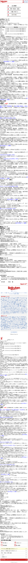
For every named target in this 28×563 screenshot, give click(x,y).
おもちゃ (24, 304)
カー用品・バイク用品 (10, 301)
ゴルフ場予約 (5, 317)
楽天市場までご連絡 (9, 61)
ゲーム (21, 304)
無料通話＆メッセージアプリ (11, 327)
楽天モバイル (16, 326)
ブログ (9, 326)
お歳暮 (22, 312)
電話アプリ (19, 327)
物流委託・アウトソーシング (7, 319)
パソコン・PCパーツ (23, 302)
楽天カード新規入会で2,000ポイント (9, 550)
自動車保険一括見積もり (6, 325)
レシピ (10, 317)
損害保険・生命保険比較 (18, 324)
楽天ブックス (17, 308)
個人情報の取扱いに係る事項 (18, 409)
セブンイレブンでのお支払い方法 (9, 186)
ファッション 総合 (4, 297)
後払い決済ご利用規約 (6, 106)
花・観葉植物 (3, 307)
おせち (4, 313)
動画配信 (23, 327)
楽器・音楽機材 (16, 304)
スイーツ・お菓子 (20, 301)
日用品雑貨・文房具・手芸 (9, 306)
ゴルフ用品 (11, 308)
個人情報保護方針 (14, 332)
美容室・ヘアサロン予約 (12, 318)
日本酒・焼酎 (13, 302)
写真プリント (5, 318)
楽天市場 (2, 316)
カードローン (9, 322)
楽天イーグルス (24, 328)
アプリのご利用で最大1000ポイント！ (9, 548)
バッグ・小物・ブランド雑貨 (9, 298)
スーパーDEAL (24, 292)
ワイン (17, 302)
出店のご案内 (16, 293)
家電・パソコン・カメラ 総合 (13, 297)
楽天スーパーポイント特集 (18, 319)
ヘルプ (2, 554)
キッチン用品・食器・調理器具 (20, 306)
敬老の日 (14, 312)
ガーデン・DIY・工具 (10, 307)
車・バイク (3, 301)
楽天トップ (3, 292)
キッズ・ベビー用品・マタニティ (17, 299)
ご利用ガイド (4, 556)
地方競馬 (8, 321)
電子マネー (22, 322)
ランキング (11, 293)
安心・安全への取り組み (6, 552)
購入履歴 (18, 545)
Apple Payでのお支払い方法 (7, 154)
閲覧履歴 (5, 545)
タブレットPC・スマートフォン (6, 303)
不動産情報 (6, 326)
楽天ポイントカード (14, 320)
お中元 (11, 312)
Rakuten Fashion (4, 321)
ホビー (2, 305)
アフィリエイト (16, 321)
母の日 (5, 312)
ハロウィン (19, 312)
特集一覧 (7, 292)
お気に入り (19, 542)
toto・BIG (4, 328)
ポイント (23, 308)
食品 (15, 301)
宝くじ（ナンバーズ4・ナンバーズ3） (13, 328)
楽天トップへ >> (14, 291)
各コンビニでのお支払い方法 (8, 208)
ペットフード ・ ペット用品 (20, 307)
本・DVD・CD (17, 316)
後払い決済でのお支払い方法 (8, 118)
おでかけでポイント (22, 320)
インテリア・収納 (16, 305)
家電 (8, 304)
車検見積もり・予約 (15, 317)
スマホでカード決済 (7, 323)
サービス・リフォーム (8, 305)
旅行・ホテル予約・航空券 (9, 316)
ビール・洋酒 (7, 302)
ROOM (12, 326)
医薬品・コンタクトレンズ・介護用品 (11, 300)
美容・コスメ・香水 (22, 300)
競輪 (12, 321)
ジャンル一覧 (11, 292)
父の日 (8, 312)
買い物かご (5, 542)
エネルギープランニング (16, 323)
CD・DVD (11, 304)
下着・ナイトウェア (6, 299)
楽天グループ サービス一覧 (6, 329)
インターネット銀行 (15, 325)
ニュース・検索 (22, 325)
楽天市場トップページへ (6, 559)
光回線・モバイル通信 (17, 303)
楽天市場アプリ (18, 292)
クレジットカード (16, 322)
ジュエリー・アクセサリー (20, 298)
